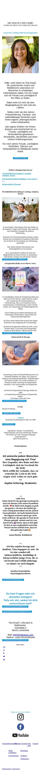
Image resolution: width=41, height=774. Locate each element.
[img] (11, 7)
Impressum (16, 769)
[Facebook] (3, 653)
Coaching (23, 744)
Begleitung (24, 751)
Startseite (5, 744)
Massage (17, 744)
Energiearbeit (12, 744)
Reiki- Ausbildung (12, 752)
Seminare (23, 756)
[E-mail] (4, 647)
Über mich (29, 745)
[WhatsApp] (4, 650)
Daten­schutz (6, 769)
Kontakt (35, 744)
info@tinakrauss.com (23, 635)
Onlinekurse (24, 759)
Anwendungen (13, 756)
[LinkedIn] (4, 659)
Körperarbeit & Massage (11, 184)
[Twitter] (4, 656)
